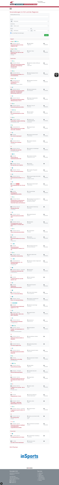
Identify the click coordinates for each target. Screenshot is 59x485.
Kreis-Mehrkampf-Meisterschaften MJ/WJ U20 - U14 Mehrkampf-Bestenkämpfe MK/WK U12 (17, 92)
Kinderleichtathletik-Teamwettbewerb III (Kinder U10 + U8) (17, 248)
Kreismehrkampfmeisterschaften (17, 107)
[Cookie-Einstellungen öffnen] (1, 483)
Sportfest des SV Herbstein (16, 142)
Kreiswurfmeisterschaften (16, 366)
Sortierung (12, 23)
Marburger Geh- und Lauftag (16, 359)
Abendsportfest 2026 (15, 208)
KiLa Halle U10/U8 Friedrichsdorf (17, 442)
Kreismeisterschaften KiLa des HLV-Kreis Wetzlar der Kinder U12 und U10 (18, 380)
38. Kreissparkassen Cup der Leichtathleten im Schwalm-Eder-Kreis (17, 224)
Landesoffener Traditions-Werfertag (18, 120)
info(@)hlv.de (13, 482)
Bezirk (11, 19)
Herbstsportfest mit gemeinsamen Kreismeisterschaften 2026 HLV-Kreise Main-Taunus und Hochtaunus (18, 201)
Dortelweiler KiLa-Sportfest (16, 149)
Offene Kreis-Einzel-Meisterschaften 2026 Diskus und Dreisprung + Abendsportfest (18, 65)
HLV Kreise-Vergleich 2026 (16, 345)
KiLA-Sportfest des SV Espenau (17, 165)
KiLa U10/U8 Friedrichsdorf (16, 136)
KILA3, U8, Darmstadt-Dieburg (17, 293)
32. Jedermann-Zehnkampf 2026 (17, 271)
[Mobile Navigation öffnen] (11, 9)
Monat (11, 28)
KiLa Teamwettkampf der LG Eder (17, 113)
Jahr (31, 28)
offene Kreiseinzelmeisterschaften (17, 232)
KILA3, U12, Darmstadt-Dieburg (17, 300)
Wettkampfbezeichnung (15, 14)
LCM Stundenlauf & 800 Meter (17, 321)
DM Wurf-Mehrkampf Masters (17, 372)
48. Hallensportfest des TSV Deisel (17, 437)
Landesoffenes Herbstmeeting (17, 256)
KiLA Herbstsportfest (15, 417)
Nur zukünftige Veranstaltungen (17, 33)
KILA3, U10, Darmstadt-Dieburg (17, 171)
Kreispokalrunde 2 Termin (16, 396)
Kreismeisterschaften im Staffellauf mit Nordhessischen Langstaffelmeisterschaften (18, 426)
